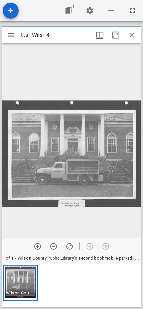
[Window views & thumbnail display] (100, 35)
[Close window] (132, 35)
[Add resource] (11, 11)
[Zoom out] (54, 246)
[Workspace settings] (90, 11)
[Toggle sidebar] (11, 35)
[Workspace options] (111, 11)
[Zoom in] (38, 246)
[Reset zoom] (69, 246)
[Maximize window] (116, 35)
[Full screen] (132, 11)
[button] (20, 283)
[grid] (71, 285)
